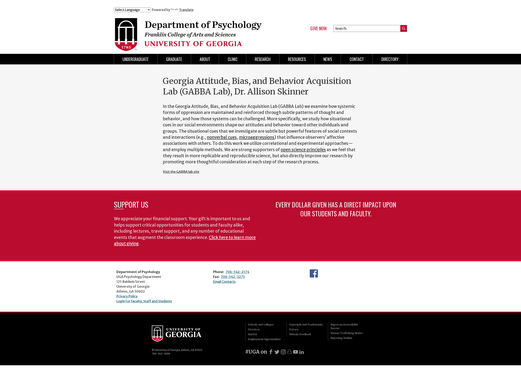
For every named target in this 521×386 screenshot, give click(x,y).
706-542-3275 (233, 277)
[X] (277, 351)
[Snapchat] (289, 351)
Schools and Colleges (261, 324)
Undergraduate (136, 59)
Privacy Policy (127, 296)
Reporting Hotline (341, 337)
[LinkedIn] (301, 351)
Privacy (294, 329)
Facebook (314, 273)
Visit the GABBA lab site (181, 172)
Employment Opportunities (264, 339)
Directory (254, 329)
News (327, 59)
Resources (297, 59)
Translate (186, 10)
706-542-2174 (237, 272)
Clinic (233, 59)
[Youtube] (295, 351)
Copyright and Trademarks (306, 324)
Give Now (318, 28)
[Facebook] (270, 351)
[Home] (195, 30)
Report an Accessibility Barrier (344, 326)
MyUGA (252, 334)
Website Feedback (300, 334)
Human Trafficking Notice (347, 333)
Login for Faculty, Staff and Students (144, 301)
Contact (357, 59)
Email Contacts (224, 282)
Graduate (174, 59)
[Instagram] (283, 351)
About (205, 59)
